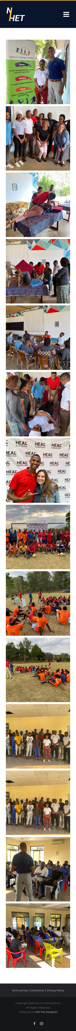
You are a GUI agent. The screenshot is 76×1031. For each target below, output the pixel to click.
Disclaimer (37, 990)
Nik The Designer (46, 1011)
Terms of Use (20, 990)
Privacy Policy (55, 990)
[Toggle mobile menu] (66, 14)
